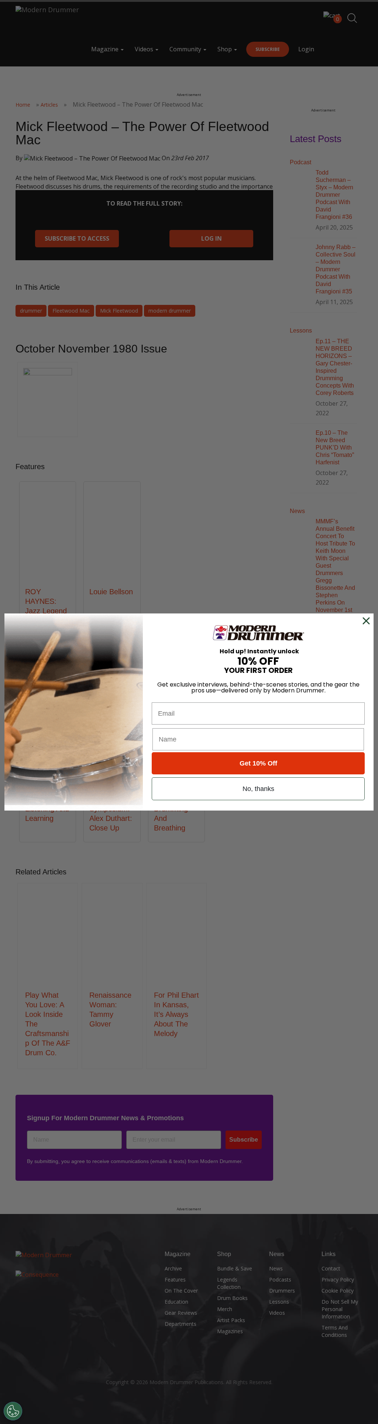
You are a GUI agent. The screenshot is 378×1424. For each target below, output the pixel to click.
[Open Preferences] (13, 1411)
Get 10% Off (258, 763)
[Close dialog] (368, 620)
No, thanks (258, 788)
